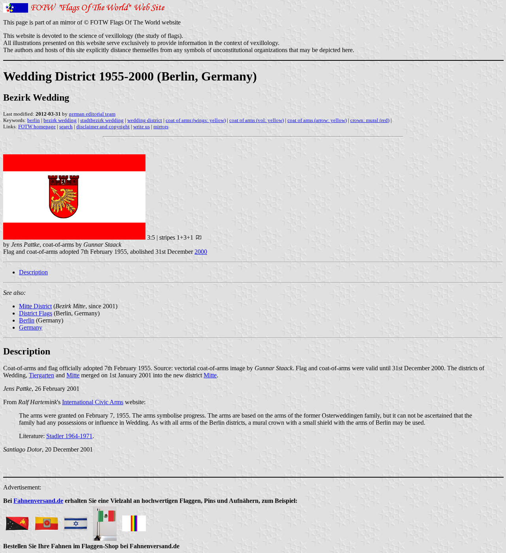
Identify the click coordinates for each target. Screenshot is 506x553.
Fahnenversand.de (38, 500)
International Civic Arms (92, 402)
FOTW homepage (37, 126)
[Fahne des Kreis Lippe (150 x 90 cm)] (46, 521)
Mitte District (35, 306)
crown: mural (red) (369, 120)
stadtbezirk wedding (102, 120)
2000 (200, 251)
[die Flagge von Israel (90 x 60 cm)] (75, 521)
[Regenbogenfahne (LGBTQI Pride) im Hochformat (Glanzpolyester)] (134, 521)
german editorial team (92, 114)
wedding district (144, 120)
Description (33, 272)
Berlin (26, 320)
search (66, 126)
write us (141, 126)
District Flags (35, 313)
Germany (30, 327)
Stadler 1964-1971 (69, 436)
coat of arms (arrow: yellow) (317, 120)
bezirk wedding (60, 120)
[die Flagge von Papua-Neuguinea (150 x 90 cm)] (17, 521)
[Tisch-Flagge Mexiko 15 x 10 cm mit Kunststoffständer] (105, 521)
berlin (33, 120)
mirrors (160, 126)
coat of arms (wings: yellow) (196, 120)
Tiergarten (41, 375)
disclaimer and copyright (103, 126)
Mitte (72, 375)
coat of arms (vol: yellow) (256, 120)
